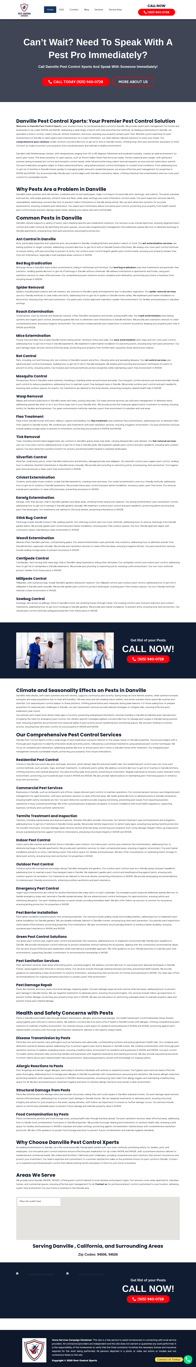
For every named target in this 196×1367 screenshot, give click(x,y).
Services (99, 9)
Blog (86, 9)
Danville (63, 1246)
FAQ (61, 9)
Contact (74, 9)
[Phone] (188, 1359)
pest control (94, 1147)
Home (50, 9)
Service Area (115, 9)
